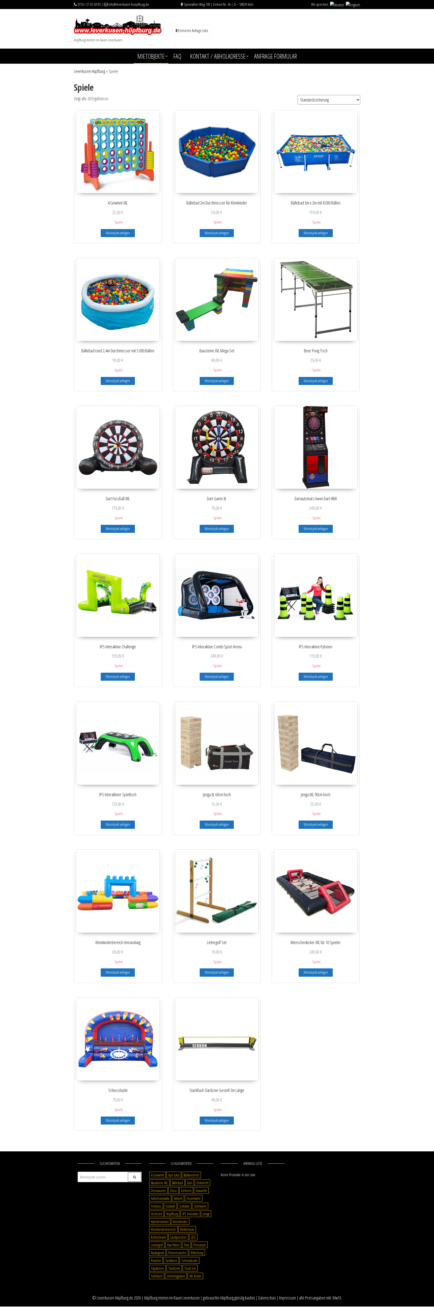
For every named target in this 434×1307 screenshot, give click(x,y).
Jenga (206, 1213)
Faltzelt (178, 1198)
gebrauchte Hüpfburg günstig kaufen (229, 1298)
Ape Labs (173, 1174)
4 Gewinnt (157, 1174)
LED (193, 1237)
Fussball (170, 1206)
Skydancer (157, 1268)
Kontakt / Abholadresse (217, 56)
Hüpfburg (172, 1213)
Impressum (287, 1298)
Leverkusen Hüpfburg (89, 71)
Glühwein (200, 1206)
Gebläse (184, 1206)
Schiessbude (189, 1260)
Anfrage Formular (275, 56)
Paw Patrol (173, 1244)
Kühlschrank (158, 1237)
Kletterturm (187, 1229)
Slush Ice (190, 1268)
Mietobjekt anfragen (118, 233)
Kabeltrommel (160, 1221)
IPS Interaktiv (190, 1213)
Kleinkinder (180, 1221)
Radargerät (157, 1252)
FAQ (177, 56)
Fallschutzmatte (160, 1198)
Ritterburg (197, 1252)
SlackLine (174, 1268)
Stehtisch (156, 1275)
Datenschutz (267, 1298)
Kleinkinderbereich (163, 1229)
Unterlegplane (176, 1275)
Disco (173, 1190)
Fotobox (156, 1206)
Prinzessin (199, 1244)
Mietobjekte (151, 56)
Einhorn (186, 1190)
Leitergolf (157, 1244)
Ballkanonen (191, 1174)
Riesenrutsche (177, 1252)
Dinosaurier (158, 1190)
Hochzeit (156, 1213)
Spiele (118, 222)
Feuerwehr (194, 1198)
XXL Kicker (195, 1275)
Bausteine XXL (159, 1182)
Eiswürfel (201, 1190)
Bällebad (177, 1182)
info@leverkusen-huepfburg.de (128, 4)
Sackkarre (171, 1260)
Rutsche (156, 1260)
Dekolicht (202, 1182)
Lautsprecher (178, 1237)
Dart (189, 1182)
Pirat (186, 1244)
